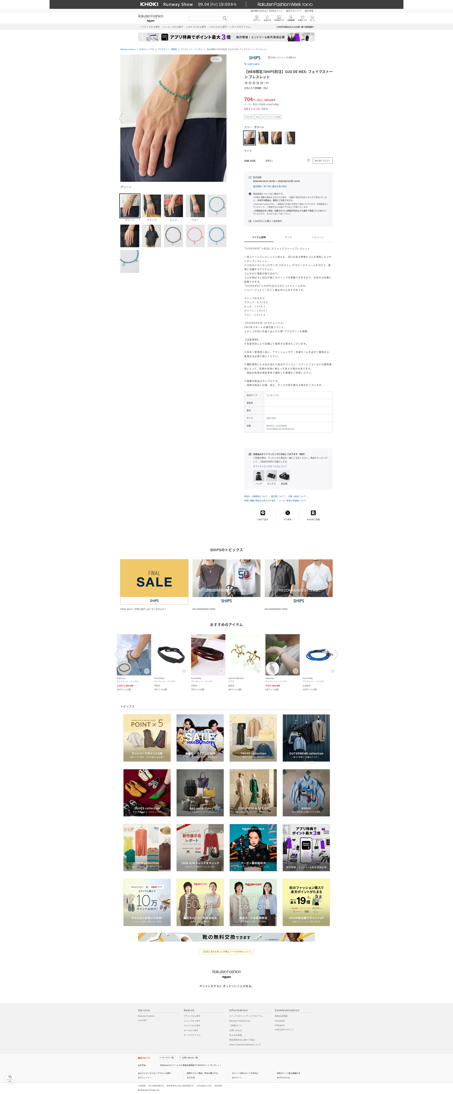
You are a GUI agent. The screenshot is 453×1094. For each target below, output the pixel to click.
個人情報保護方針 (156, 1085)
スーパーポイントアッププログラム (246, 1016)
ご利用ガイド (235, 1025)
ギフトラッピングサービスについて (270, 466)
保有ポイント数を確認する (288, 1073)
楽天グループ (292, 10)
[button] (173, 118)
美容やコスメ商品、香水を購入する (202, 1073)
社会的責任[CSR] (204, 1085)
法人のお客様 (235, 1035)
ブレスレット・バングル (191, 49)
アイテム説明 (259, 237)
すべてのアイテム (192, 1035)
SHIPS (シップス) (146, 49)
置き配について (278, 496)
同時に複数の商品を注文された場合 (259, 500)
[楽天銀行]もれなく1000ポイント (266, 10)
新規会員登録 (281, 1016)
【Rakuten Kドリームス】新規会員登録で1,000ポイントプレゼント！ (190, 1065)
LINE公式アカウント (284, 1029)
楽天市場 (309, 10)
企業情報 (142, 1085)
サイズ (288, 237)
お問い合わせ (235, 1030)
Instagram (280, 1025)
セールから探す (191, 1030)
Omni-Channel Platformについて (245, 1044)
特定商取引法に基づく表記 (242, 1039)
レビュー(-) (318, 237)
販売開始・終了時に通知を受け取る (270, 186)
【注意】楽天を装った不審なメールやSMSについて (226, 951)
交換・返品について (297, 496)
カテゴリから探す (192, 1025)
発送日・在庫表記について (256, 496)
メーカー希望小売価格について (292, 500)
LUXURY (142, 1020)
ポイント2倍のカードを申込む (245, 1073)
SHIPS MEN (253, 64)
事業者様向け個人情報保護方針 (180, 1085)
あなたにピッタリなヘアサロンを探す (154, 1073)
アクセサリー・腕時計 (167, 49)
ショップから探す (192, 1020)
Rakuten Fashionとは (239, 1020)
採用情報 (218, 1085)
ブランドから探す (192, 1016)
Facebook (280, 1020)
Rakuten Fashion (128, 49)
